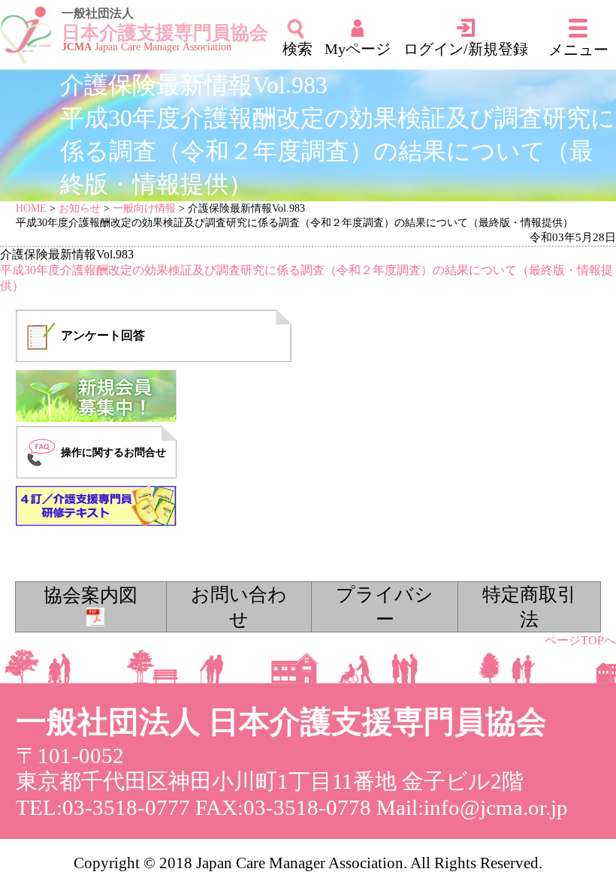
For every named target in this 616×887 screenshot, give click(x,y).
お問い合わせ (239, 606)
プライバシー (384, 606)
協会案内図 (90, 595)
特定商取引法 (529, 606)
